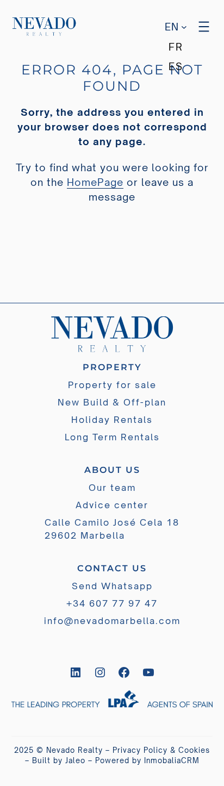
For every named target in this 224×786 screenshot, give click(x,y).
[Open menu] (204, 26)
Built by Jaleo (58, 760)
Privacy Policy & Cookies (161, 750)
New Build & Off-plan (112, 402)
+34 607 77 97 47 (112, 603)
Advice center (112, 505)
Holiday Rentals (112, 419)
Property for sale (112, 384)
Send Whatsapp (112, 586)
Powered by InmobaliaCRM (147, 760)
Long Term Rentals (112, 437)
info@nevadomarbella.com (112, 620)
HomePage (95, 182)
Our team (112, 487)
